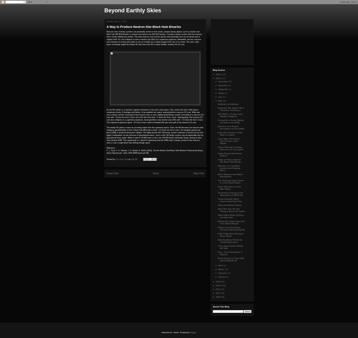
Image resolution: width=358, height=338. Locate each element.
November (223, 85)
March (221, 269)
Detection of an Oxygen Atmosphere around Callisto (231, 127)
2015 (218, 78)
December (223, 81)
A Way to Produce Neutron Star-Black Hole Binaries (229, 161)
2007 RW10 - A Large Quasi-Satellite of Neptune (230, 115)
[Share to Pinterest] (155, 159)
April (220, 265)
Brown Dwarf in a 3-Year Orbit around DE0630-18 (231, 259)
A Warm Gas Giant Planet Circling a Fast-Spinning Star (231, 228)
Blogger (193, 332)
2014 (218, 282)
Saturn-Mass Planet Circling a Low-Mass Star (231, 216)
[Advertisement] (234, 41)
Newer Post (112, 173)
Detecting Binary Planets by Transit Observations (230, 241)
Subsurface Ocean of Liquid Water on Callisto (230, 133)
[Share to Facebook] (152, 159)
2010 (218, 297)
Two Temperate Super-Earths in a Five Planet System (231, 181)
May (220, 101)
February (222, 273)
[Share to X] (150, 159)
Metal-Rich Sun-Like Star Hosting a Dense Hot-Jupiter (231, 210)
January (222, 277)
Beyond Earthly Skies (132, 10)
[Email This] (144, 159)
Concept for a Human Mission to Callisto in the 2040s (231, 121)
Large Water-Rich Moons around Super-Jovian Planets (229, 141)
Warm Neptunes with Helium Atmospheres (230, 175)
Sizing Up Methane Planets (230, 205)
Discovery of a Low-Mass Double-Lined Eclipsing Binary (229, 168)
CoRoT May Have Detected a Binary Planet (231, 235)
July (220, 97)
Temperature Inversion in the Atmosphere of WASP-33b (230, 194)
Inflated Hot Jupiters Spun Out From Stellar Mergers (231, 222)
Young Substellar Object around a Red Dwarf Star (230, 200)
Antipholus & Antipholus (228, 104)
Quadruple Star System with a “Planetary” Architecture (231, 109)
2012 (218, 289)
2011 (218, 293)
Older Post (198, 173)
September (223, 89)
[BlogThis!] (147, 159)
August (221, 93)
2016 (218, 74)
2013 (218, 285)
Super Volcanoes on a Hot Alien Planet (229, 188)
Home (156, 173)
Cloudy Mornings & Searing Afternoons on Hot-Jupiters (231, 148)
